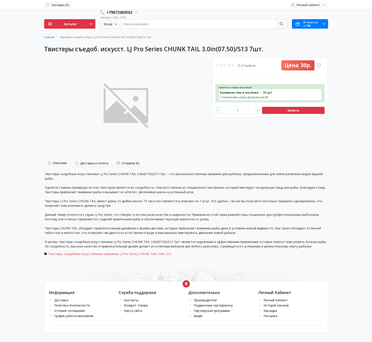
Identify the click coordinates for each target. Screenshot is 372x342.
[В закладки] (319, 65)
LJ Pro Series (128, 254)
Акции (198, 316)
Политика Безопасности (72, 305)
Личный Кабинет (276, 300)
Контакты (131, 300)
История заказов (276, 305)
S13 (168, 254)
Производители (205, 300)
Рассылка (270, 316)
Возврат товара (136, 305)
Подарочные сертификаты (213, 305)
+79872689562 (119, 12)
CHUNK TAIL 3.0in (151, 254)
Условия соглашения (69, 311)
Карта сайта (133, 311)
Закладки (270, 311)
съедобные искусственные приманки (91, 254)
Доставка (61, 300)
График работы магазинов (73, 316)
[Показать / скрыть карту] (186, 284)
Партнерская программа (212, 311)
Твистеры (55, 254)
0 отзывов (247, 65)
